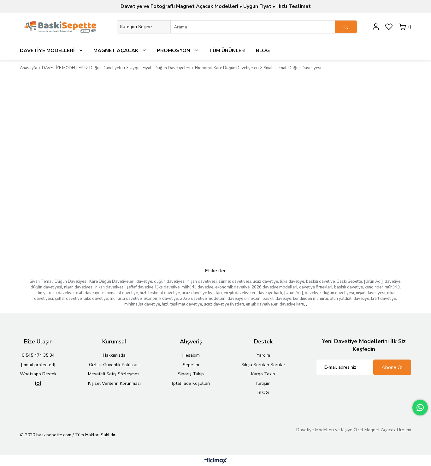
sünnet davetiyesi (235, 281)
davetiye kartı (269, 293)
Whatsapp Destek (38, 374)
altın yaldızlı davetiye (54, 293)
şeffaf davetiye (140, 287)
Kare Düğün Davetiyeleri (111, 281)
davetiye (144, 281)
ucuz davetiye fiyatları (202, 293)
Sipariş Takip (191, 374)
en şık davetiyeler (240, 293)
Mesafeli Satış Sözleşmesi (114, 374)
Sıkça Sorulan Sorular (263, 365)
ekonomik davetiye (232, 287)
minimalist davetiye (120, 293)
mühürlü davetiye (197, 287)
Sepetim (191, 365)
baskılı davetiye (320, 281)
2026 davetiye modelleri (274, 287)
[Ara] (346, 27)
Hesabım (191, 355)
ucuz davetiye (265, 281)
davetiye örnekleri (315, 287)
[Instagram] (38, 383)
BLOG (263, 393)
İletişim (263, 383)
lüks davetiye (292, 281)
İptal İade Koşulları (191, 383)
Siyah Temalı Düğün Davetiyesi (58, 281)
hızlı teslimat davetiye (160, 293)
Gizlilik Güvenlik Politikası (114, 365)
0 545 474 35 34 (38, 355)
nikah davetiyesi (110, 287)
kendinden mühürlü (382, 287)
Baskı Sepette (349, 281)
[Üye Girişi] (376, 26)
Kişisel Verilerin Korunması (114, 383)
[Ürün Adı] (373, 281)
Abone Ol (392, 367)
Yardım (263, 355)
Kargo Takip (263, 374)
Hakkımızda (114, 355)
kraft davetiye (87, 293)
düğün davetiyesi (170, 281)
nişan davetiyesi (202, 281)
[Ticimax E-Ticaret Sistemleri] (215, 461)
